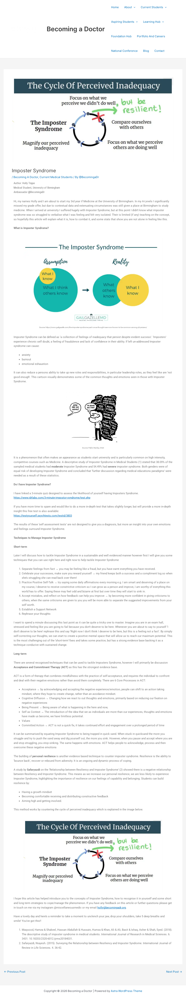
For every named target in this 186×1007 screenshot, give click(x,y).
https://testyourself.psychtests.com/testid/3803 (43, 515)
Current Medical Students (56, 177)
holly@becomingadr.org (111, 907)
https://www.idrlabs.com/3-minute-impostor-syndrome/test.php (52, 497)
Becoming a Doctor (76, 29)
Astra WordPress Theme (126, 991)
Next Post (174, 971)
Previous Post (14, 971)
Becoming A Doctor (25, 177)
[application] (133, 7)
